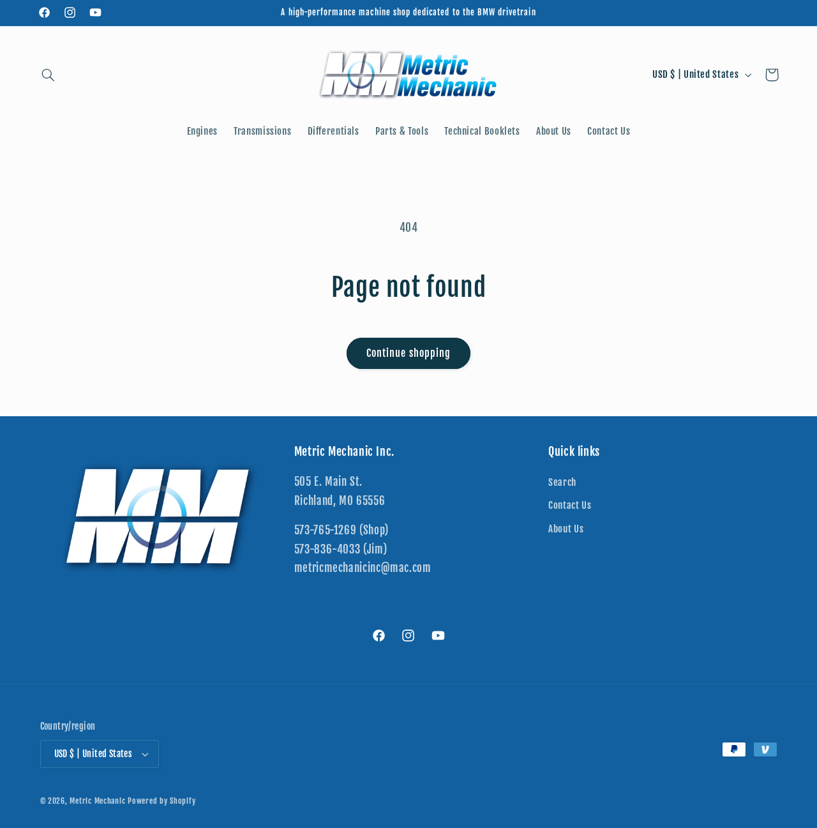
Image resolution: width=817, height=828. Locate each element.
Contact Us (569, 505)
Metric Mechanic (97, 801)
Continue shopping (408, 353)
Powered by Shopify (161, 801)
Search (562, 482)
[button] (48, 74)
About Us (565, 529)
